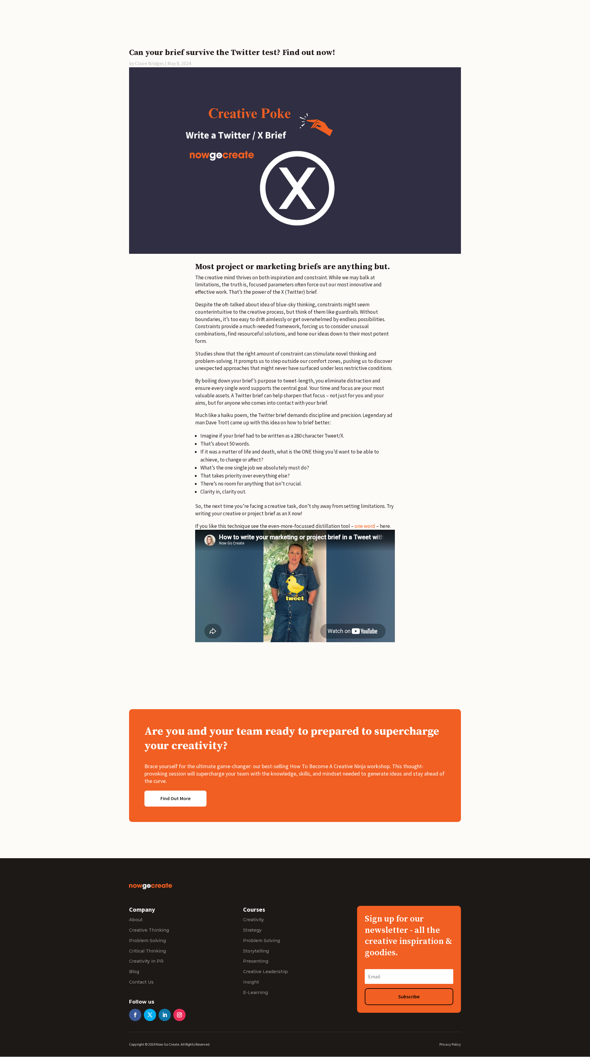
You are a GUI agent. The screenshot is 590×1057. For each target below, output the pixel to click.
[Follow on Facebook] (135, 1015)
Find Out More (175, 798)
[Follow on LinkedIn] (165, 1015)
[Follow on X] (150, 1015)
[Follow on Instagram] (179, 1015)
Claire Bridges (149, 63)
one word (365, 526)
